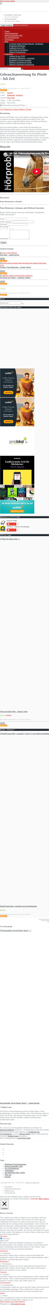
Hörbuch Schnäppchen (17, 52)
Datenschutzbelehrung (13, 1189)
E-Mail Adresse (6, 222)
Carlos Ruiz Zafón (24, 1138)
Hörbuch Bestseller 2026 (13, 35)
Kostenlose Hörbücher (17, 46)
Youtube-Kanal (13, 1136)
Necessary (6, 1239)
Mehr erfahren (44, 1199)
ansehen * (3, 90)
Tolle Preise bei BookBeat (18, 50)
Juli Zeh (10, 93)
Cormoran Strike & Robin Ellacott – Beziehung (26, 44)
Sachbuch (19, 95)
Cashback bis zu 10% (17, 48)
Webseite (3, 224)
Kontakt (7, 1177)
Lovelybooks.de (6, 1134)
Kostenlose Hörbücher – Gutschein (21, 58)
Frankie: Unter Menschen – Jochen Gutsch (15, 267)
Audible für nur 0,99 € (17, 56)
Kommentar (5, 239)
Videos (7, 31)
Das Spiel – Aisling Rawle (9, 255)
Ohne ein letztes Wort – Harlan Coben (14, 712)
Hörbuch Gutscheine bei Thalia (20, 62)
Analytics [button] (3, 1272)
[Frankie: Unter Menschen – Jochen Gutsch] (24, 265)
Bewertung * (4, 226)
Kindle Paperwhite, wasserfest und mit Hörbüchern (18, 906)
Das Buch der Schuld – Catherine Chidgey (15, 278)
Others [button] (2, 1293)
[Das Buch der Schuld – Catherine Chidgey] (16, 276)
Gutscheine (9, 54)
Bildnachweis (9, 1191)
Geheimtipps (9, 40)
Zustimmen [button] (34, 1199)
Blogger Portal (25, 1134)
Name (3, 219)
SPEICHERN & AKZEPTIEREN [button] (12, 1302)
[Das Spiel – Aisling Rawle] (8, 253)
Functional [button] (4, 1251)
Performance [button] (4, 1262)
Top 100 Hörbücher (12, 38)
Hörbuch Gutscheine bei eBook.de (21, 64)
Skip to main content (7, 1)
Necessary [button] (3, 1236)
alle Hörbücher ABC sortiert (15, 1173)
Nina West (11, 98)
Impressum (8, 1187)
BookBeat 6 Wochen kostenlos (20, 60)
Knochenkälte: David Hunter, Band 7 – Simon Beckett (19, 1103)
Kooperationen (10, 1193)
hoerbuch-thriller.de (21, 25)
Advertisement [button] (5, 1283)
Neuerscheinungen (11, 33)
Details (2, 259)
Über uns (8, 1175)
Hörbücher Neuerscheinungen (15, 1164)
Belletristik (11, 95)
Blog (6, 42)
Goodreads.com (34, 1132)
